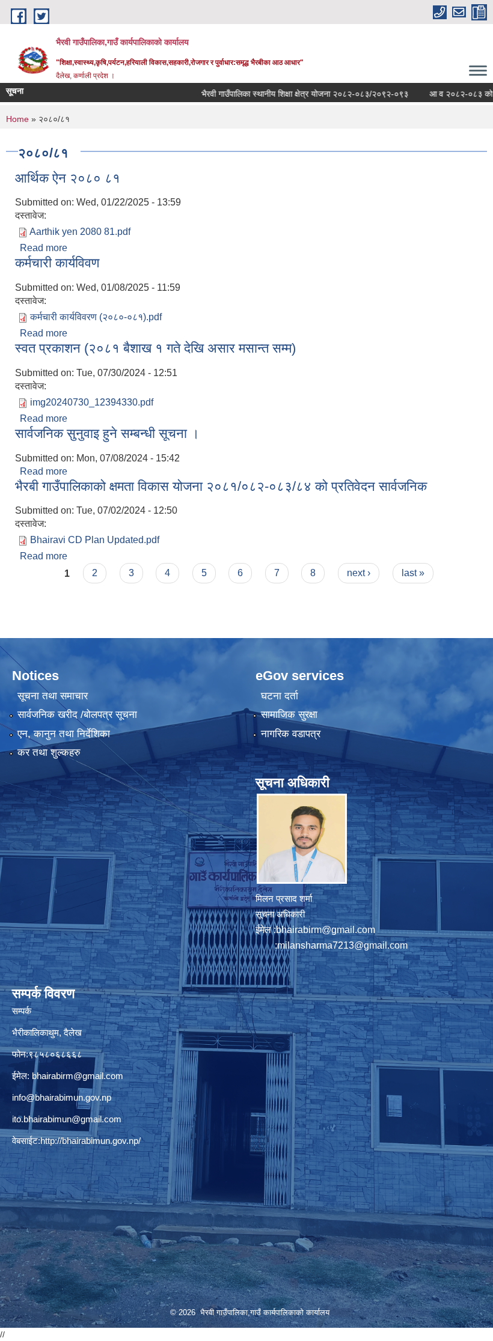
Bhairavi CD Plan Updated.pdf (94, 540)
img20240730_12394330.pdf (91, 402)
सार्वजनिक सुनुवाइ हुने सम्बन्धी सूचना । (107, 433)
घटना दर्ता (279, 696)
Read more (43, 248)
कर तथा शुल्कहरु (49, 752)
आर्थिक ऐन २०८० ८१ (67, 178)
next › (358, 573)
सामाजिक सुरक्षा (289, 714)
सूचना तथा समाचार (52, 696)
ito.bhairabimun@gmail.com (66, 1119)
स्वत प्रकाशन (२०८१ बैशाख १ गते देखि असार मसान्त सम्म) (155, 348)
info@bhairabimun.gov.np (61, 1097)
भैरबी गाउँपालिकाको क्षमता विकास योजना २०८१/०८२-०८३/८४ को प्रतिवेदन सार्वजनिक (221, 486)
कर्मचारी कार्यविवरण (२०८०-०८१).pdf (96, 317)
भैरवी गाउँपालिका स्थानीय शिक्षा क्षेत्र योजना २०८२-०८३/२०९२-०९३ (280, 94)
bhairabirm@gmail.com (325, 930)
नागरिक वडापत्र (290, 734)
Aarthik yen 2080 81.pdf (79, 232)
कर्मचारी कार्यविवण (57, 262)
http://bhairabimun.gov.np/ (90, 1141)
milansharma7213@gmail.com (342, 945)
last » (413, 573)
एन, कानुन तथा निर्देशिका (63, 734)
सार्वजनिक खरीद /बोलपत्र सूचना (77, 714)
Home (17, 119)
